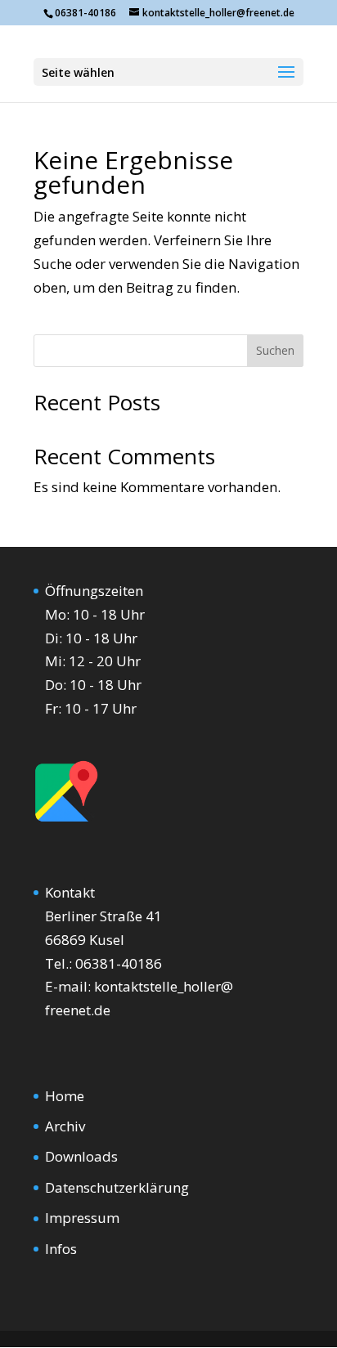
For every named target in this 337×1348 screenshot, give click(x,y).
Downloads (81, 1156)
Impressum (82, 1217)
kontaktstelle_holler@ (163, 986)
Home (64, 1095)
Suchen (275, 350)
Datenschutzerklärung (117, 1187)
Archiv (65, 1126)
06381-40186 (118, 963)
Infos (61, 1248)
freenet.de (77, 1010)
